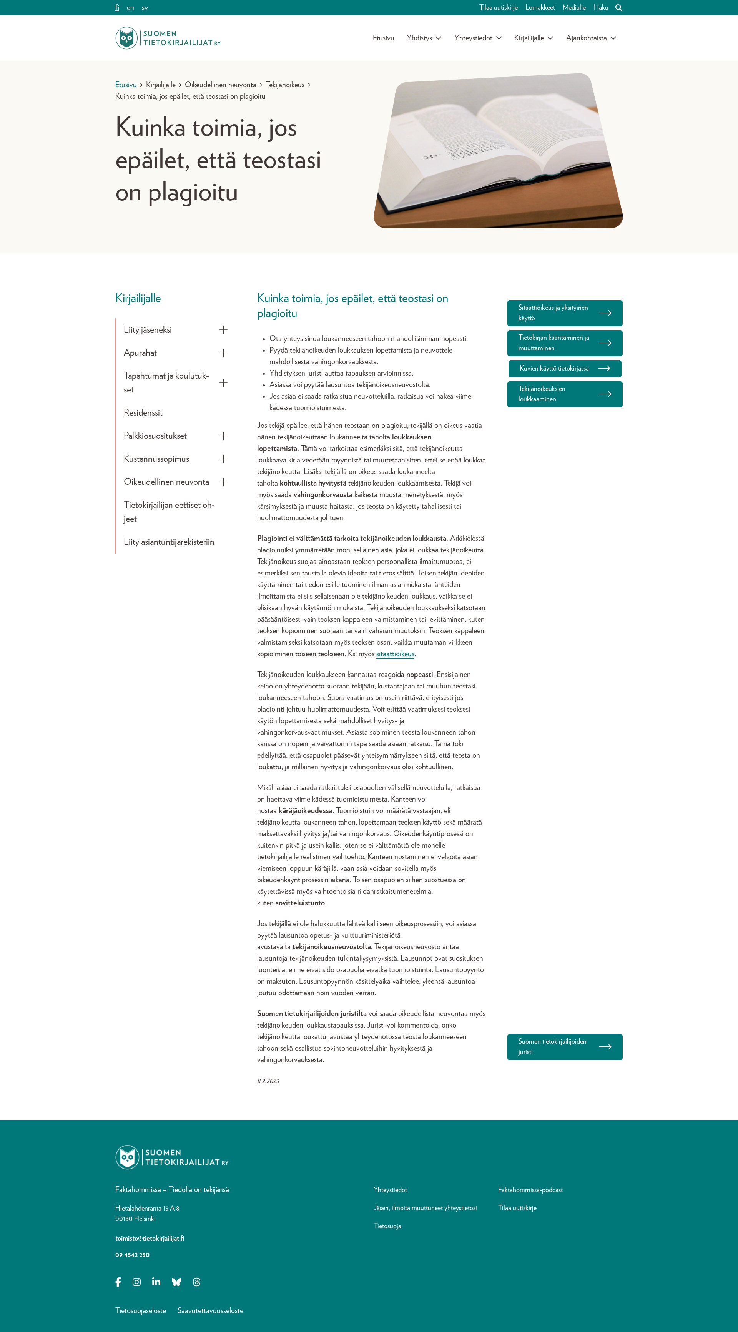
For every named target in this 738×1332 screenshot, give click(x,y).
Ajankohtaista (586, 38)
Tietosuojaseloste (140, 1311)
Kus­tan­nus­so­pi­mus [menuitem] (156, 459)
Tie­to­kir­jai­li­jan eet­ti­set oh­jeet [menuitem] (169, 512)
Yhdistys (419, 38)
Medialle (574, 7)
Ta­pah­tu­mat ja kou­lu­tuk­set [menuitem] (166, 382)
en (130, 8)
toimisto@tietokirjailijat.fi (149, 1238)
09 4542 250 (132, 1255)
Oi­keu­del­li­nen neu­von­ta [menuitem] (166, 482)
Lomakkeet (540, 7)
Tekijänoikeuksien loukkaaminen (542, 394)
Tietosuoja (387, 1226)
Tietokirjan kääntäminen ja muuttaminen (554, 343)
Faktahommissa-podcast (530, 1190)
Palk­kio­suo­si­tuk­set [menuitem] (155, 436)
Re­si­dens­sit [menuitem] (143, 412)
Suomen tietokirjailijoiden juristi (553, 1047)
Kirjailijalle (529, 38)
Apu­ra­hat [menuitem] (140, 353)
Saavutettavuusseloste (210, 1311)
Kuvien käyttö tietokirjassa (554, 368)
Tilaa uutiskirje (498, 7)
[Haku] (616, 8)
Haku (601, 7)
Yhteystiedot (473, 38)
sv (145, 8)
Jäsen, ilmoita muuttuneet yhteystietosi (425, 1208)
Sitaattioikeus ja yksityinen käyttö (553, 313)
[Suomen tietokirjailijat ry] (168, 38)
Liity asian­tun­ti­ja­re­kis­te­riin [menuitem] (169, 542)
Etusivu (383, 38)
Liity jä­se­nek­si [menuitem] (148, 329)
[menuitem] (223, 329)
